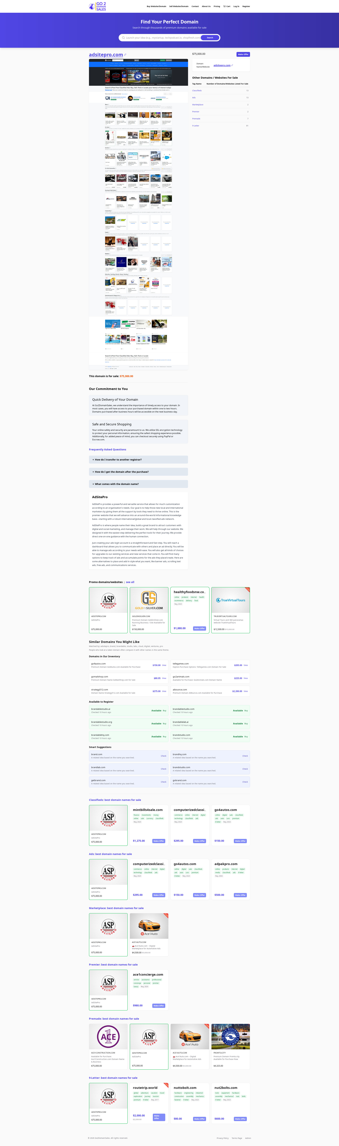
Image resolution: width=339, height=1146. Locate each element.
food (196, 600)
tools (217, 1093)
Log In (236, 6)
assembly (189, 1096)
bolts (244, 1096)
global (136, 1093)
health (201, 597)
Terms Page (237, 1138)
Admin (248, 1138)
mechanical (229, 1096)
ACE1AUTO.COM (139, 942)
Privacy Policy (223, 1138)
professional (156, 980)
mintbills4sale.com (148, 809)
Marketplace (197, 104)
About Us (206, 6)
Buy (164, 710)
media (217, 872)
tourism (156, 1096)
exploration (138, 1096)
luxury (136, 986)
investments (146, 815)
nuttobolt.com (185, 1087)
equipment (225, 1093)
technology (179, 818)
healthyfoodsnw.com (190, 592)
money (156, 815)
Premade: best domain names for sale (114, 1018)
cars (228, 818)
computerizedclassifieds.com (197, 809)
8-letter (218, 822)
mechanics (200, 1096)
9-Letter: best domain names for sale (113, 1078)
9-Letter (195, 125)
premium (235, 818)
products (185, 597)
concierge (137, 983)
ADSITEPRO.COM (98, 616)
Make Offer (243, 54)
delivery (189, 600)
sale (142, 818)
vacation (154, 1093)
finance (136, 815)
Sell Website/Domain (178, 6)
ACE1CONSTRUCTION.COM (103, 1052)
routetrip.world (145, 1087)
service (136, 980)
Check (163, 756)
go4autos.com (226, 809)
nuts (237, 1096)
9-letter (146, 1100)
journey (147, 1096)
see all (130, 582)
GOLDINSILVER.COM (141, 616)
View (164, 665)
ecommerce (179, 600)
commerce (178, 815)
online (177, 597)
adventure (144, 1093)
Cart (228, 6)
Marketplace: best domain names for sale (116, 908)
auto (222, 818)
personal (147, 983)
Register (246, 6)
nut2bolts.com (226, 1087)
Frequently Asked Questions (107, 449)
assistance (146, 980)
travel (162, 1093)
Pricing (217, 6)
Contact (195, 6)
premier (156, 983)
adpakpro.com (226, 864)
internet (194, 597)
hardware (178, 1093)
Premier (195, 111)
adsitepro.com (106, 54)
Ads (194, 97)
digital (203, 815)
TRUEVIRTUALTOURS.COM (225, 616)
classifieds (159, 818)
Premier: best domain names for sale (113, 964)
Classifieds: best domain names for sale (115, 800)
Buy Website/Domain (156, 6)
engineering (188, 1093)
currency (150, 818)
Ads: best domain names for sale (110, 854)
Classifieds (197, 90)
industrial (199, 1093)
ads (197, 818)
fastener (178, 1100)
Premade (196, 118)
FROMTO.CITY (220, 1052)
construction (179, 1096)
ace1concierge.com (148, 974)
